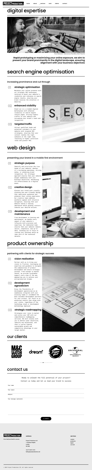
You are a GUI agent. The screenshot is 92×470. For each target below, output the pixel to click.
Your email (11, 390)
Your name (11, 385)
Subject (10, 394)
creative (72, 439)
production (73, 441)
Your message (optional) (15, 399)
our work (72, 444)
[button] (41, 362)
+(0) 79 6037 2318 (30, 450)
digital (71, 443)
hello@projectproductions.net (33, 451)
